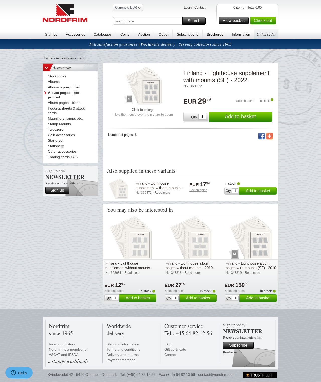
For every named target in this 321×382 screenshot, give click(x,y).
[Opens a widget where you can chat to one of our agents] (19, 373)
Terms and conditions (123, 349)
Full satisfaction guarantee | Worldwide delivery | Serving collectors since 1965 (160, 44)
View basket (234, 20)
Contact (200, 7)
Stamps (51, 34)
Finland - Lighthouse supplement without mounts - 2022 (159, 187)
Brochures (215, 34)
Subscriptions (187, 34)
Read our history (62, 344)
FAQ (167, 344)
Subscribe (238, 345)
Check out (263, 20)
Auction (144, 34)
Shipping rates (114, 291)
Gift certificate (175, 349)
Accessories (75, 34)
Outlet (163, 34)
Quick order (266, 34)
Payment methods (121, 360)
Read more (230, 352)
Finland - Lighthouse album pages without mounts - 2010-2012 (190, 268)
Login (188, 7)
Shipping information (123, 344)
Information (241, 34)
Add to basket (240, 116)
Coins (124, 34)
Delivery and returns (123, 355)
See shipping (245, 101)
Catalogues (103, 34)
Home (48, 58)
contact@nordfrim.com (217, 374)
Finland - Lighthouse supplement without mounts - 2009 (128, 268)
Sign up (57, 190)
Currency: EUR (126, 7)
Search (194, 21)
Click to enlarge (143, 110)
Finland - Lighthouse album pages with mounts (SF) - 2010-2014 (251, 268)
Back (81, 58)
